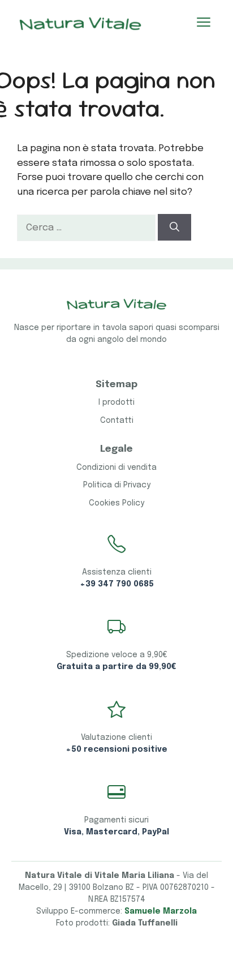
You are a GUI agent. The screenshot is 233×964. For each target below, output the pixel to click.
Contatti (116, 421)
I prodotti (116, 402)
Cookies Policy (116, 503)
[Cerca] (174, 227)
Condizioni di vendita (116, 468)
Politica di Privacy (116, 485)
